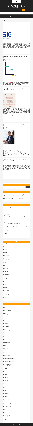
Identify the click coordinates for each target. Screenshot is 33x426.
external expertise (12, 151)
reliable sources (25, 83)
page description (6, 393)
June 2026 (5, 246)
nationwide (5, 387)
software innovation (7, 415)
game (5, 339)
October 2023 (6, 293)
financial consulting (18, 151)
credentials (21, 82)
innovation (5, 352)
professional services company (8, 403)
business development (7, 319)
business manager (6, 320)
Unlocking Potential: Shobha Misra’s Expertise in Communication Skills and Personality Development (16, 211)
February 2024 (6, 287)
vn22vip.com (7, 214)
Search (28, 187)
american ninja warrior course (8, 316)
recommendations (20, 83)
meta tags (5, 384)
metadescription (6, 386)
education (5, 335)
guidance (7, 83)
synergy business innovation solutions (9, 418)
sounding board (5, 154)
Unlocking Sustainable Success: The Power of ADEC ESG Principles (14, 195)
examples (5, 336)
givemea (6, 60)
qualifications (15, 83)
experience (27, 82)
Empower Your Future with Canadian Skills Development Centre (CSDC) (15, 194)
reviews (4, 84)
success (20, 154)
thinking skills (6, 419)
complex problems (23, 150)
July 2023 (5, 297)
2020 (5, 307)
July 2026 (5, 245)
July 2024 (5, 280)
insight (21, 152)
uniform (6, 233)
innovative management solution (9, 361)
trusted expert (12, 84)
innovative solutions (16, 152)
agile (5, 313)
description (5, 329)
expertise (4, 83)
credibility (24, 82)
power (27, 153)
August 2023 (6, 296)
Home (6, 16)
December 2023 (6, 290)
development (6, 333)
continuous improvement (14, 116)
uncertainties (24, 154)
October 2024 (6, 275)
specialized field (10, 154)
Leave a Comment (18, 84)
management (6, 377)
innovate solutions (7, 351)
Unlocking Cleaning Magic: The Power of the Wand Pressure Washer (14, 198)
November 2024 (6, 274)
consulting (17, 82)
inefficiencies (5, 152)
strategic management (7, 416)
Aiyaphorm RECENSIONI (8, 207)
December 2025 (6, 255)
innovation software (7, 355)
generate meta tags (7, 342)
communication (20, 115)
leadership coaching (7, 368)
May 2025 (5, 265)
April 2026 (5, 249)
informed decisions (10, 152)
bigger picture (15, 150)
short (5, 412)
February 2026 (6, 252)
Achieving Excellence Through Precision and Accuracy (12, 223)
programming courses (7, 406)
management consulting (10, 153)
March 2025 (6, 268)
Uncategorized (9, 82)
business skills (6, 323)
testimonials (8, 84)
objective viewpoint (23, 153)
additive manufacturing (7, 310)
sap (4, 409)
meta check (6, 380)
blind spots (19, 150)
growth (28, 151)
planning (5, 396)
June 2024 (5, 281)
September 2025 (6, 259)
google (5, 345)
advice (14, 82)
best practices (16, 115)
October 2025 (6, 258)
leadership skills (6, 370)
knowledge (11, 83)
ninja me (5, 390)
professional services (7, 402)
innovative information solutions (9, 358)
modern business (16, 153)
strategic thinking (16, 154)
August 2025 (6, 261)
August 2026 (6, 243)
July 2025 (5, 262)
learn (5, 371)
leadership (5, 367)
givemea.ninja (16, 5)
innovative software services (8, 364)
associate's (5, 317)
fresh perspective (24, 151)
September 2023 (6, 294)
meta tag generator (7, 383)
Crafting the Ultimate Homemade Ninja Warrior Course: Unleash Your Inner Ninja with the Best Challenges (16, 217)
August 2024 (6, 278)
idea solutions (6, 348)
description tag (6, 332)
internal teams (24, 152)
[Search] (23, 10)
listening (5, 374)
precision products (6, 399)
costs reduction (20, 116)
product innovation (7, 400)
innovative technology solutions (8, 365)
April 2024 (5, 284)
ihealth (5, 349)
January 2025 (6, 271)
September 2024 (6, 277)
